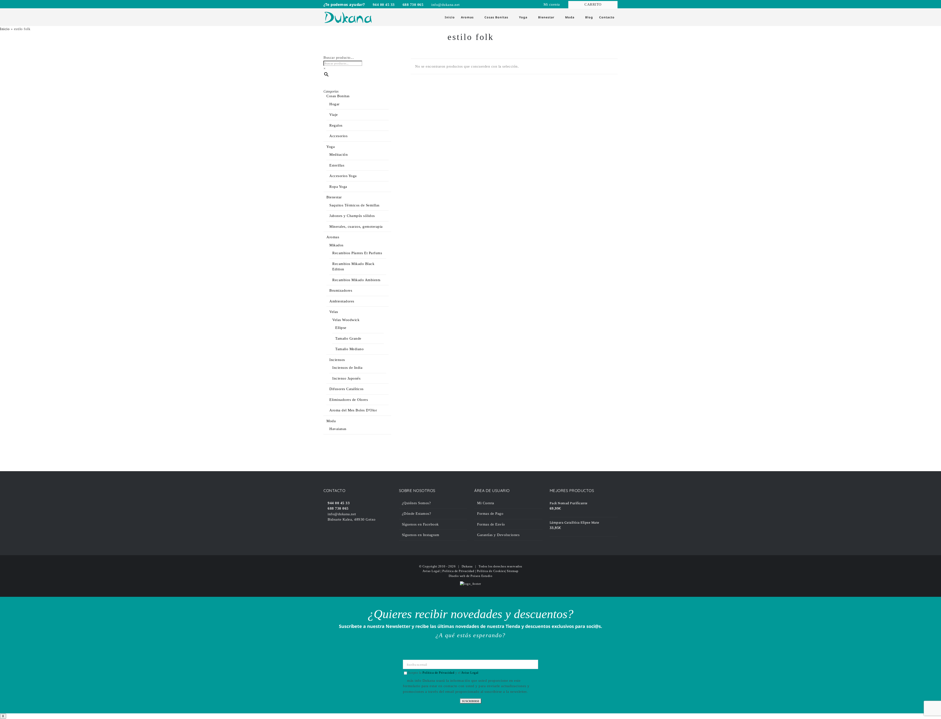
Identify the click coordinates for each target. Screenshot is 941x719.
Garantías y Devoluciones (498, 535)
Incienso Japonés (346, 378)
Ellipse (341, 328)
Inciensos (337, 360)
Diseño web (457, 576)
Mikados (336, 245)
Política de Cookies (491, 571)
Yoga (330, 147)
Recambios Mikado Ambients (356, 280)
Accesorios (338, 136)
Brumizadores (340, 290)
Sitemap (513, 571)
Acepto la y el (443, 672)
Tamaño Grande (348, 338)
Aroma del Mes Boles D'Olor (353, 410)
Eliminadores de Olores (348, 400)
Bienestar (334, 197)
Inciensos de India (347, 368)
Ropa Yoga (338, 187)
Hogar (334, 104)
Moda (331, 421)
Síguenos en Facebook (420, 524)
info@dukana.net (445, 5)
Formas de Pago (490, 513)
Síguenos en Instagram (420, 535)
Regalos (336, 125)
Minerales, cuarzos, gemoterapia (356, 226)
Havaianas (338, 429)
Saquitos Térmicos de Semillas (354, 205)
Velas (333, 312)
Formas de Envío (491, 524)
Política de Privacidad (458, 571)
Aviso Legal (431, 571)
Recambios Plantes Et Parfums (357, 253)
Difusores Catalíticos (346, 389)
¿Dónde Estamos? (416, 513)
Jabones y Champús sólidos (352, 216)
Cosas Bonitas (338, 96)
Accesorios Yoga (343, 176)
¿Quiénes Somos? (416, 503)
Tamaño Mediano (349, 349)
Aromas (332, 237)
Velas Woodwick (345, 320)
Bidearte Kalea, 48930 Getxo (351, 519)
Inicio (5, 29)
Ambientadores (341, 301)
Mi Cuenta (485, 503)
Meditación (338, 154)
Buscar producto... (338, 58)
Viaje (333, 115)
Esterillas (336, 165)
